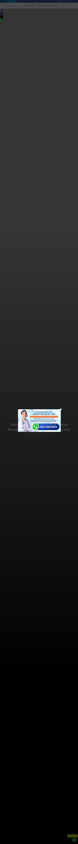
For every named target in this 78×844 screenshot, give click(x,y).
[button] (39, 422)
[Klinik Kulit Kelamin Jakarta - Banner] (39, 420)
